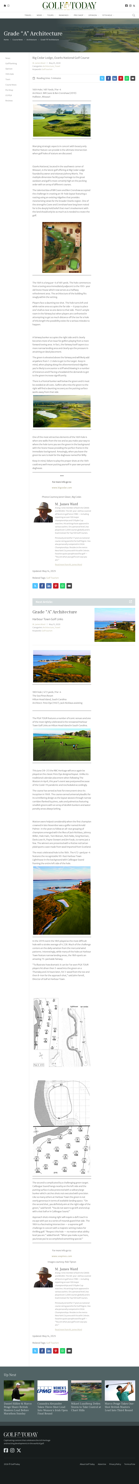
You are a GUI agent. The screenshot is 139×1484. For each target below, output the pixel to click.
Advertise (102, 1464)
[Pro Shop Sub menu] (85, 15)
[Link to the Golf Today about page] (8, 6)
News (39, 15)
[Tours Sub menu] (55, 15)
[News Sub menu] (43, 15)
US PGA (8, 95)
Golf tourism (47, 69)
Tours (50, 15)
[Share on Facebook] (108, 78)
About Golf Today (87, 1464)
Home (6, 40)
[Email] (132, 78)
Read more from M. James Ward (68, 564)
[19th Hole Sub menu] (113, 15)
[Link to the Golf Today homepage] (5, 6)
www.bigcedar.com (62, 487)
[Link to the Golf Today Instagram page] (130, 6)
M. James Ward (38, 63)
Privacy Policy (115, 1464)
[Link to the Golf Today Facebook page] (126, 6)
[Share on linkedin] (114, 78)
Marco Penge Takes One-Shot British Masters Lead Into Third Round (119, 1407)
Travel (28, 15)
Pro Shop (78, 15)
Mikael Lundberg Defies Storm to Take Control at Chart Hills (86, 1407)
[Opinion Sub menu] (98, 15)
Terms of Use (129, 1464)
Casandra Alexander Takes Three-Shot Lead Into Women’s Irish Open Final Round (52, 1408)
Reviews (9, 101)
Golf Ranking (11, 63)
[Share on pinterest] (120, 78)
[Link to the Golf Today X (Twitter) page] (134, 6)
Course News (17, 40)
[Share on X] (102, 78)
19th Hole (107, 15)
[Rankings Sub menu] (70, 15)
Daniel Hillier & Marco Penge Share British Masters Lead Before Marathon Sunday (18, 1408)
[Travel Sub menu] (33, 15)
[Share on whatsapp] (127, 78)
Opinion (93, 15)
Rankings (64, 15)
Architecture (32, 40)
